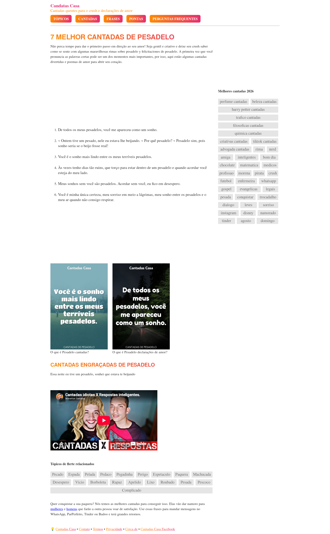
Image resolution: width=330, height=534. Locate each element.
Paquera (181, 474)
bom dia (269, 157)
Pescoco (204, 482)
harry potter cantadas (248, 109)
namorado (268, 213)
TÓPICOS (61, 19)
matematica (249, 165)
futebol (225, 181)
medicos (270, 165)
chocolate (227, 165)
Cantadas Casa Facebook (158, 529)
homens (71, 508)
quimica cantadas (248, 133)
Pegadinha (124, 474)
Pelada (90, 474)
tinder (226, 220)
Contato (84, 529)
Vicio (79, 482)
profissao (226, 173)
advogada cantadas (234, 149)
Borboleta (98, 482)
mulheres (56, 508)
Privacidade (114, 529)
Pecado (57, 474)
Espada (74, 474)
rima (259, 149)
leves (248, 205)
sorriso (268, 205)
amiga (225, 157)
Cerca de (131, 529)
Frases (113, 19)
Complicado (131, 490)
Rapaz (117, 482)
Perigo (143, 474)
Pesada (186, 482)
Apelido (134, 482)
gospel (226, 189)
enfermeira (246, 181)
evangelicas (248, 189)
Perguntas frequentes (175, 19)
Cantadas (87, 19)
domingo (267, 220)
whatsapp (268, 181)
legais (270, 189)
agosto (246, 220)
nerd (272, 149)
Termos (98, 529)
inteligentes (247, 157)
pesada (225, 197)
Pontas (136, 19)
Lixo (150, 482)
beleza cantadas (264, 101)
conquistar (245, 197)
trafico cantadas (248, 117)
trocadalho (268, 197)
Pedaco (105, 474)
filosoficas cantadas (248, 125)
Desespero (61, 482)
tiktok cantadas (265, 141)
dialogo (228, 205)
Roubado (167, 482)
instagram (228, 213)
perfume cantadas (233, 101)
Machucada (202, 474)
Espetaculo (161, 474)
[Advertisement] (132, 97)
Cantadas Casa (66, 529)
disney (248, 213)
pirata (259, 173)
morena (244, 173)
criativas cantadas (233, 141)
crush (273, 173)
